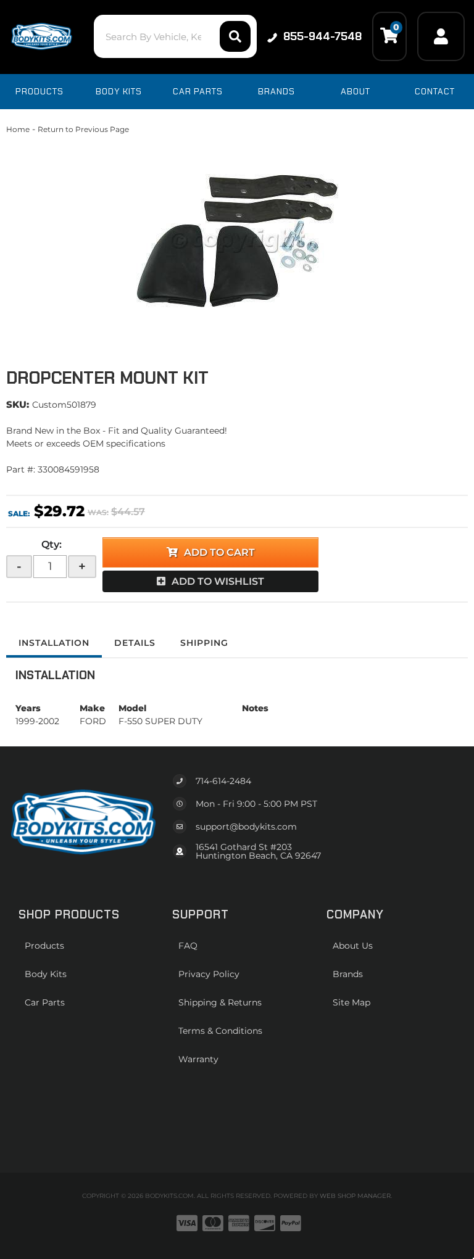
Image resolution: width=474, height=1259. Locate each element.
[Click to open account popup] (441, 36)
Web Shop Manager (355, 1196)
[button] (175, 36)
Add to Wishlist (218, 581)
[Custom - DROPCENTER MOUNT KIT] (237, 240)
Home (18, 129)
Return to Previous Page (83, 129)
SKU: (17, 404)
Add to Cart (219, 552)
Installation (54, 642)
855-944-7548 (322, 36)
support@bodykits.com (246, 826)
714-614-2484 (223, 780)
